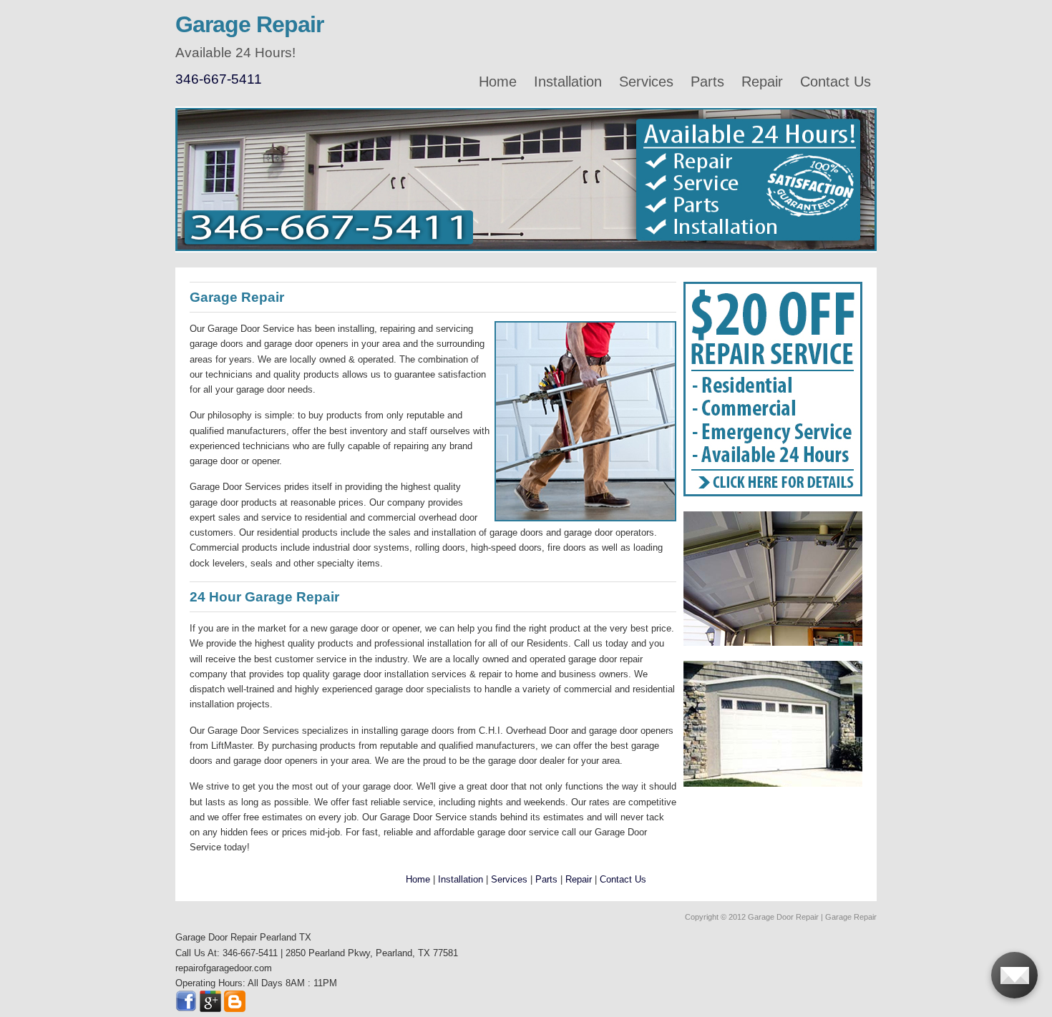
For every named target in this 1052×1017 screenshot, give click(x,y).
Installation (568, 81)
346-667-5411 (218, 79)
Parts (707, 81)
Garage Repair (249, 24)
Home (498, 81)
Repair (762, 81)
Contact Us (835, 81)
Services (646, 81)
